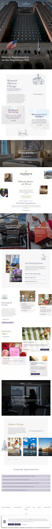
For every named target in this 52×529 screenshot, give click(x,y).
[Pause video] (49, 61)
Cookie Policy (16, 527)
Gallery (30, 383)
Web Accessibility (22, 527)
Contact (39, 507)
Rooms (22, 162)
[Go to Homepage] (26, 3)
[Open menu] (2, 3)
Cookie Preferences (4, 527)
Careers (26, 509)
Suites (30, 162)
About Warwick (47, 507)
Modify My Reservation (6, 507)
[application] (26, 521)
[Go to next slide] (15, 459)
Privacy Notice (11, 527)
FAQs (33, 507)
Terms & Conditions (29, 527)
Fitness (22, 383)
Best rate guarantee (18, 507)
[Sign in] (49, 3)
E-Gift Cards (27, 507)
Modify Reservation (46, 527)
